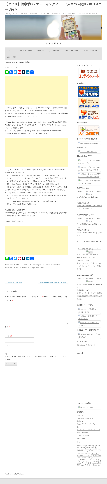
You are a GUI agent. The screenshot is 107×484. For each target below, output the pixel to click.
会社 (97, 461)
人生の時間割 (54, 50)
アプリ (89, 456)
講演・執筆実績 (82, 432)
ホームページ (88, 461)
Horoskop (88, 449)
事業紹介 (80, 421)
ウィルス (79, 457)
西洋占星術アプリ (91, 50)
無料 (79, 465)
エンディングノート (24, 50)
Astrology (98, 445)
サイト (7, 345)
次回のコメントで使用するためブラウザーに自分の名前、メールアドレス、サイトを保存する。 (36, 358)
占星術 (89, 463)
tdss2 (89, 453)
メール (8, 336)
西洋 (86, 465)
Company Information (85, 418)
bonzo (42, 267)
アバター (84, 455)
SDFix (58, 265)
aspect (78, 445)
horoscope (81, 447)
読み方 (95, 465)
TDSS (86, 453)
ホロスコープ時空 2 (71, 50)
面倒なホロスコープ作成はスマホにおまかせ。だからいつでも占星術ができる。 (89, 266)
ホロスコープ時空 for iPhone (87, 255)
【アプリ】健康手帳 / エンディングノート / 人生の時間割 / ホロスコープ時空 (53, 7)
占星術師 (94, 463)
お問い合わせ (81, 438)
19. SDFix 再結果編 (13, 283)
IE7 (96, 449)
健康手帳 (41, 50)
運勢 (99, 465)
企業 (94, 461)
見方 (90, 465)
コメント (9, 300)
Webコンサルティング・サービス (88, 430)
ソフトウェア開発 (83, 435)
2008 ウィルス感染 (20, 265)
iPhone (79, 451)
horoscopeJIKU (91, 447)
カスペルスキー (86, 457)
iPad (99, 449)
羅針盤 (82, 465)
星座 (99, 463)
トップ (9, 50)
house (93, 449)
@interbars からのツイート (86, 345)
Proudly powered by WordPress (14, 474)
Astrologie (90, 445)
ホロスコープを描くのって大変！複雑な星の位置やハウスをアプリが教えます (89, 296)
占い (83, 463)
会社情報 (80, 415)
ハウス (97, 457)
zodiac (79, 456)
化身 (80, 463)
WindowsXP (9, 267)
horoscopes (80, 449)
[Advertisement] (36, 90)
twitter (95, 453)
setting (82, 453)
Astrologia (83, 445)
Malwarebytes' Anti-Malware (41, 265)
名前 (7, 327)
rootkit (53, 265)
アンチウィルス (97, 456)
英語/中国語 (11, 57)
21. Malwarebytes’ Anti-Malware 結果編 (53, 283)
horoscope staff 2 (82, 284)
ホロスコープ (85, 459)
